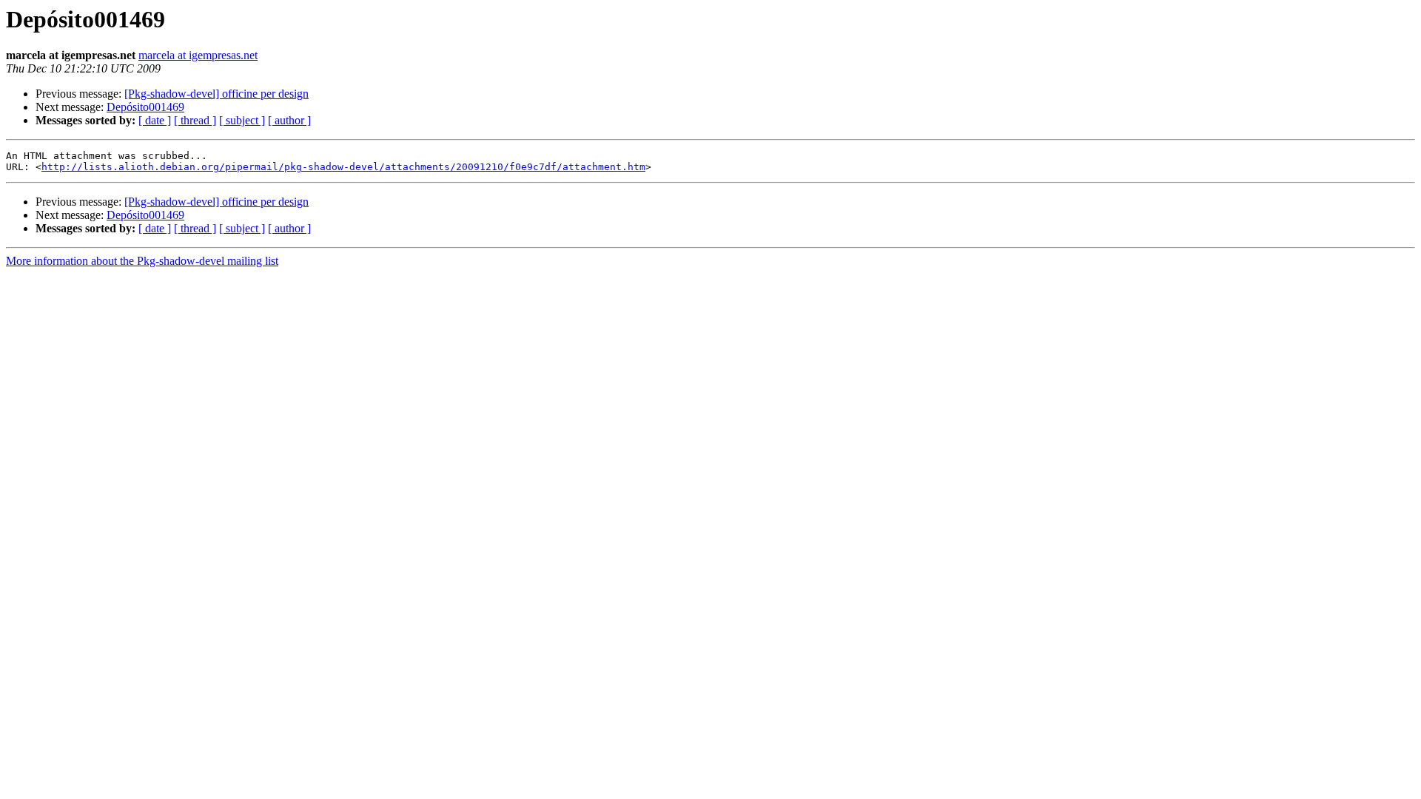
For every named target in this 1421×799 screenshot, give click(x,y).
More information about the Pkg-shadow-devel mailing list (142, 260)
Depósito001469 (145, 107)
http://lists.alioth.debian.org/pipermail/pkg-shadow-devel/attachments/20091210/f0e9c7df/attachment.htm (343, 166)
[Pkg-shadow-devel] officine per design (216, 93)
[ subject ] (242, 120)
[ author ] (289, 120)
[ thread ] (195, 120)
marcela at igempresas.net (198, 55)
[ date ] (154, 120)
